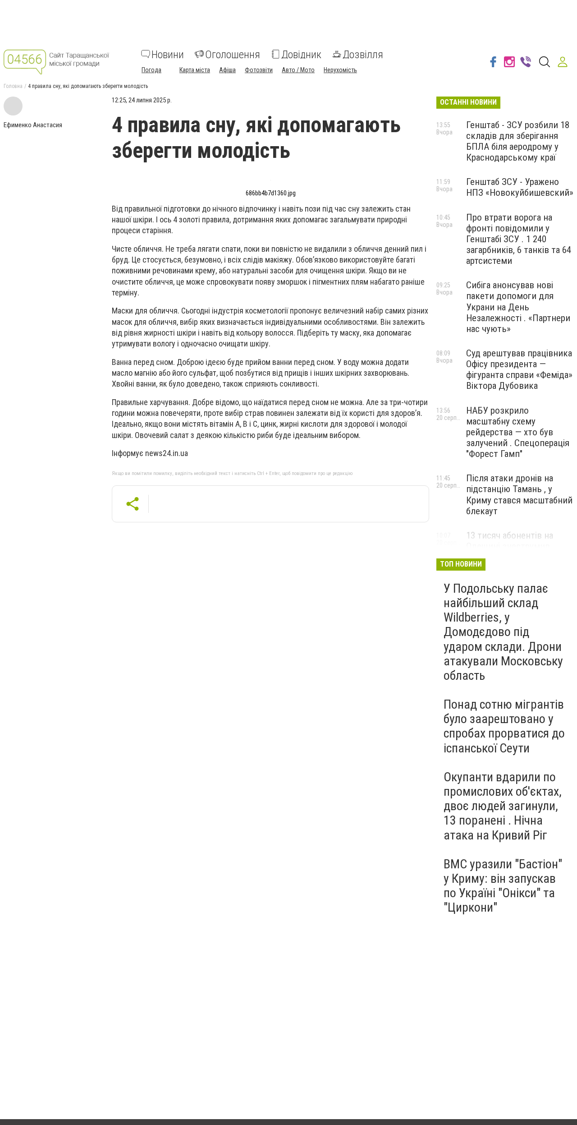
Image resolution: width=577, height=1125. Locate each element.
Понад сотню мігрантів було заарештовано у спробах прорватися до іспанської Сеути (504, 726)
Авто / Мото (298, 69)
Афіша (227, 69)
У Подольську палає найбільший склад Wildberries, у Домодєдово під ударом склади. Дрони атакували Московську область (503, 632)
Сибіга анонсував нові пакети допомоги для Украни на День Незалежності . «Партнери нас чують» (518, 307)
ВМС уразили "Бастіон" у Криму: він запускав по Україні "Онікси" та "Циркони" (503, 886)
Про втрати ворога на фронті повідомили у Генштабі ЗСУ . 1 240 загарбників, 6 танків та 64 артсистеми (518, 239)
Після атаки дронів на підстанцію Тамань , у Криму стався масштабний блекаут (519, 494)
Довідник (301, 54)
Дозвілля (363, 54)
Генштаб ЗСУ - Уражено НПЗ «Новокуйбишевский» (519, 187)
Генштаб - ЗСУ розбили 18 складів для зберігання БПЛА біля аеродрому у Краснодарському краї (517, 141)
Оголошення (232, 54)
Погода (151, 69)
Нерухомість (340, 69)
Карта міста (194, 69)
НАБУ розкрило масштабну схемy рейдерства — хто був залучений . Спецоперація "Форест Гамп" (517, 432)
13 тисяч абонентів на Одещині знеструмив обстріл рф (509, 546)
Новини (167, 54)
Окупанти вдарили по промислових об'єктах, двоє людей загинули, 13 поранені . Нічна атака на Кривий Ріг (503, 806)
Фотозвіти (259, 69)
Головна (13, 86)
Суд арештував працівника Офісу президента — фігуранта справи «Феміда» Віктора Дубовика (519, 369)
